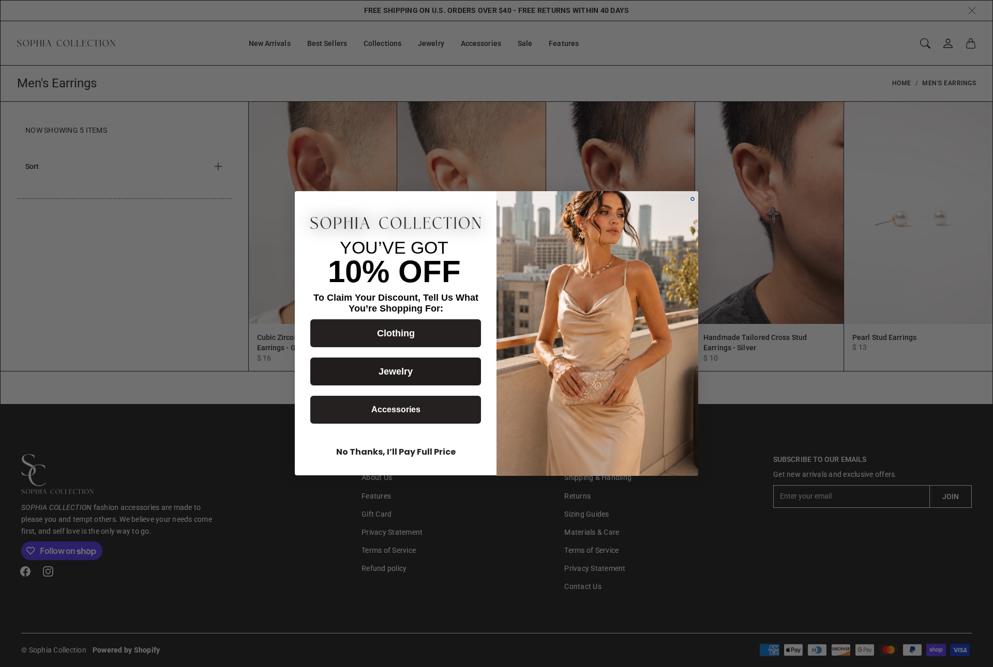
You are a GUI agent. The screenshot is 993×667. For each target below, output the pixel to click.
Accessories (395, 410)
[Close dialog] (692, 198)
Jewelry (396, 372)
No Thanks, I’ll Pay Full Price (396, 452)
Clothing (396, 334)
